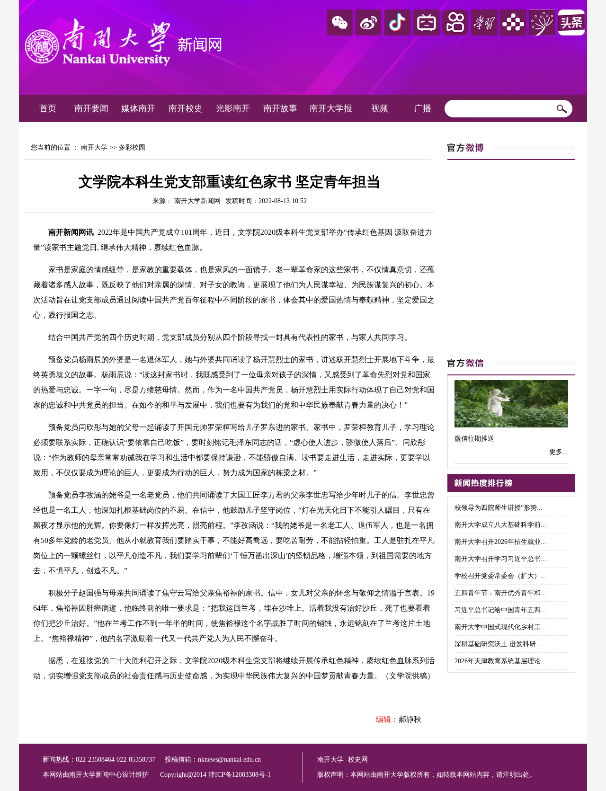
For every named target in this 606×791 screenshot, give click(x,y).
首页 (47, 108)
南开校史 (186, 108)
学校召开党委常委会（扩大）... (500, 575)
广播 (422, 108)
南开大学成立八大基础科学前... (500, 524)
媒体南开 (138, 108)
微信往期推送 (474, 438)
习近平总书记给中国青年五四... (500, 609)
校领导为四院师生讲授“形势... (498, 507)
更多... (558, 451)
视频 (379, 108)
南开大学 (94, 147)
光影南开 (233, 108)
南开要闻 (91, 108)
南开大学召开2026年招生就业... (500, 541)
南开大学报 (331, 108)
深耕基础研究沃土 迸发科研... (498, 644)
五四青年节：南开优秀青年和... (500, 592)
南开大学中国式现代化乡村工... (500, 627)
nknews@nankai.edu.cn (229, 759)
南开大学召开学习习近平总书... (500, 558)
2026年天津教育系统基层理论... (500, 661)
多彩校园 (132, 147)
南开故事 (280, 108)
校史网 (358, 759)
